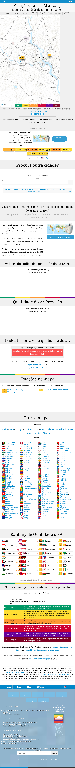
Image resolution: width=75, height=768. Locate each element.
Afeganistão (8, 442)
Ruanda (61, 464)
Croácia (6, 515)
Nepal (42, 494)
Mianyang (9, 392)
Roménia (61, 462)
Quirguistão (62, 448)
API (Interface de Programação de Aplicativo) (17, 741)
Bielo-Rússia (8, 474)
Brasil (6, 480)
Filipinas (25, 464)
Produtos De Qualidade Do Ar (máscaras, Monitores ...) (20, 740)
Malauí (42, 466)
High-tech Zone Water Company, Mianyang (53, 391)
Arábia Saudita (9, 452)
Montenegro (44, 492)
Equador (25, 450)
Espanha (25, 456)
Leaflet (2, 104)
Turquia (61, 502)
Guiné (24, 490)
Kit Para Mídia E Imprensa (11, 714)
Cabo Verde (8, 488)
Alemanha (7, 448)
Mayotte (43, 480)
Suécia (60, 484)
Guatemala (26, 484)
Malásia (43, 464)
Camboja (7, 492)
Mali (41, 470)
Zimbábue (62, 517)
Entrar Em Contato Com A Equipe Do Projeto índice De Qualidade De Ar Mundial (26, 711)
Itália (23, 514)
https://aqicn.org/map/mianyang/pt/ (37, 111)
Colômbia (7, 506)
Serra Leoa (62, 474)
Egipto (24, 444)
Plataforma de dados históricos (13, 743)
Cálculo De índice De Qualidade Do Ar (15, 736)
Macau (42, 458)
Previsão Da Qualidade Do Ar (12, 738)
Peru (41, 514)
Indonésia (25, 504)
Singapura (62, 478)
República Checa (64, 452)
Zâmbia (60, 515)
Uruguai (61, 508)
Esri (7, 106)
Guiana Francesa (28, 488)
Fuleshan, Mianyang (13, 390)
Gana (23, 474)
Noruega (43, 500)
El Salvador (26, 446)
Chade (6, 498)
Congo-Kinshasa (10, 508)
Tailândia (61, 488)
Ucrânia (61, 504)
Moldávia (43, 488)
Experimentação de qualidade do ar (14, 724)
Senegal (61, 472)
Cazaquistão (8, 496)
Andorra (7, 450)
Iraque (24, 506)
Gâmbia (24, 472)
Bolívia (6, 476)
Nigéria (42, 498)
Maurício (43, 478)
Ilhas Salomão (27, 498)
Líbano (42, 452)
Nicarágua (43, 496)
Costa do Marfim (10, 514)
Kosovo (42, 444)
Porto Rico (43, 517)
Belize (6, 472)
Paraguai (43, 512)
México (42, 482)
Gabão (24, 470)
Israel (24, 512)
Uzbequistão (62, 510)
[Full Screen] (2, 17)
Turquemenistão (64, 500)
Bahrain (7, 466)
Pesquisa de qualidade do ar (15, 718)
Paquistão (43, 510)
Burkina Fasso (9, 486)
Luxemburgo (44, 456)
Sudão (60, 482)
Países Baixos (45, 508)
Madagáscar (44, 462)
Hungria (25, 496)
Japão (24, 515)
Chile (5, 500)
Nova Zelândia (45, 504)
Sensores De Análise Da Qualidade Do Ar (16, 726)
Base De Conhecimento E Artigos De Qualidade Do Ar (20, 722)
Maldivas (43, 468)
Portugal (61, 442)
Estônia (24, 460)
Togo (59, 496)
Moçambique (45, 486)
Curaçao (7, 517)
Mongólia (43, 490)
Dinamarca (26, 442)
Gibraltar (25, 478)
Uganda (61, 506)
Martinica (43, 476)
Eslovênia (25, 454)
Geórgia (24, 476)
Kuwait (42, 446)
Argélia (6, 454)
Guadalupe (26, 482)
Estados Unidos (27, 458)
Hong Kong (26, 494)
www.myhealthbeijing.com (40, 659)
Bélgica (6, 470)
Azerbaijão (8, 464)
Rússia (60, 466)
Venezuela (62, 512)
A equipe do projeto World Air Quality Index (56, 674)
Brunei (6, 482)
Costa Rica (7, 512)
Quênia (60, 446)
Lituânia (43, 454)
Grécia (24, 480)
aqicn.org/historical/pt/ (37, 364)
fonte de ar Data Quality (10, 734)
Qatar (60, 444)
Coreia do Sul (9, 510)
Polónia (42, 515)
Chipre (6, 504)
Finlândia (25, 466)
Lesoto (42, 448)
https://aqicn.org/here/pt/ (37, 128)
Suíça (60, 486)
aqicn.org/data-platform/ (37, 367)
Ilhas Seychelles (28, 500)
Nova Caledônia (46, 502)
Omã (41, 506)
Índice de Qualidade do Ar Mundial (15, 672)
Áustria (6, 462)
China (6, 502)
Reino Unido (62, 450)
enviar (54, 753)
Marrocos (43, 474)
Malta (42, 472)
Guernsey (25, 486)
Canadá (6, 494)
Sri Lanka (61, 480)
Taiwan (60, 490)
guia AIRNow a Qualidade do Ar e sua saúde (42, 650)
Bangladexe (8, 468)
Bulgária (7, 484)
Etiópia (24, 462)
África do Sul (8, 444)
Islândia (25, 510)
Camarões (7, 490)
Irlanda (24, 508)
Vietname (61, 514)
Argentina (7, 456)
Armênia (7, 458)
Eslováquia (26, 452)
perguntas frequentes (12, 730)
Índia (24, 502)
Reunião (61, 460)
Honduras (25, 492)
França (24, 468)
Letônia (42, 450)
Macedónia (44, 460)
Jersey (24, 517)
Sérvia (60, 476)
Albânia (7, 446)
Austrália (7, 460)
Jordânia (43, 442)
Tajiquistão (62, 492)
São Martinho (63, 470)
